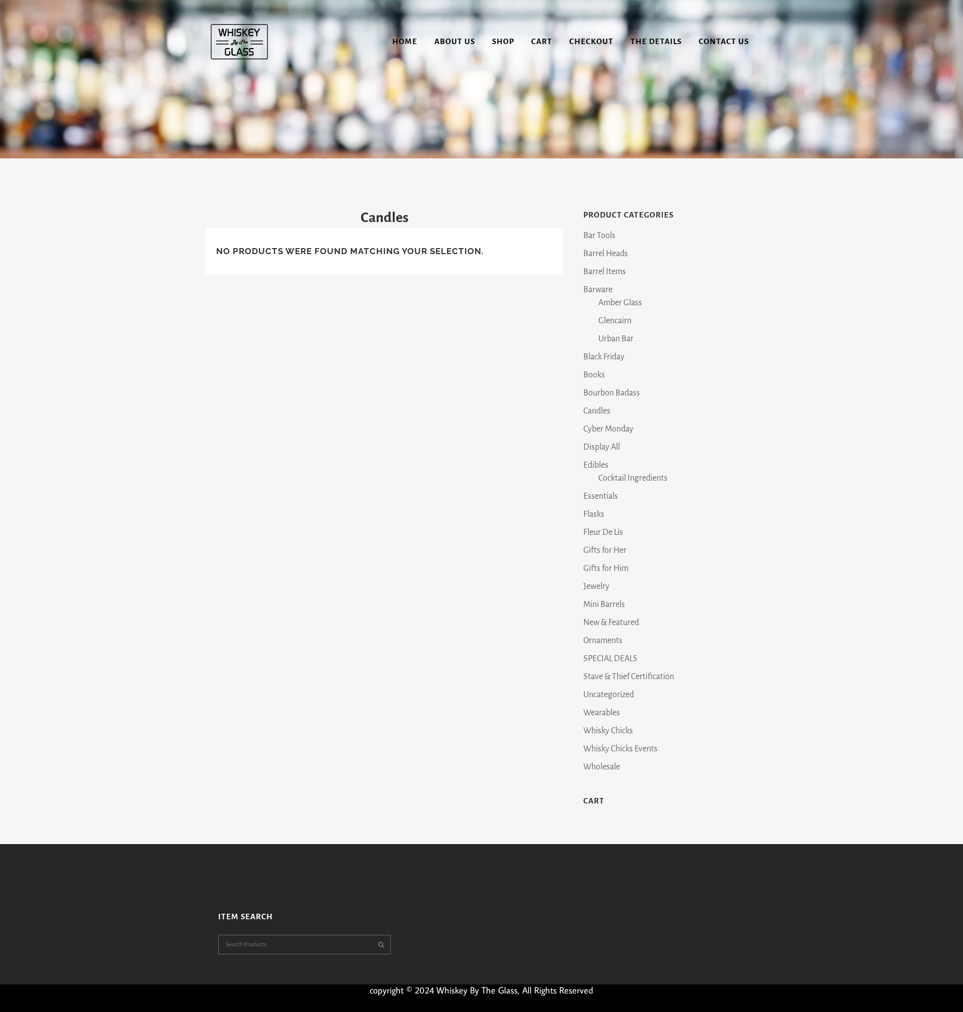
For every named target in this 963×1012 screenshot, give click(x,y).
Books (594, 374)
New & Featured (611, 622)
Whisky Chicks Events (620, 748)
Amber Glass (620, 302)
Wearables (601, 712)
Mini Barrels (604, 604)
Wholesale (601, 766)
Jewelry (596, 586)
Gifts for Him (605, 568)
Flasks (593, 514)
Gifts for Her (604, 550)
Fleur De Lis (603, 532)
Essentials (600, 496)
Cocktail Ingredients (633, 478)
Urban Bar (615, 338)
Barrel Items (604, 271)
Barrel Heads (605, 253)
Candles (596, 411)
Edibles (595, 465)
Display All (601, 447)
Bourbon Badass (611, 392)
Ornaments (602, 640)
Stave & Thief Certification (628, 676)
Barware (597, 289)
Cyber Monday (608, 429)
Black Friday (603, 356)
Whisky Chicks (608, 730)
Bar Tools (599, 235)
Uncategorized (608, 694)
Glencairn (614, 320)
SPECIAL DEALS (610, 658)
